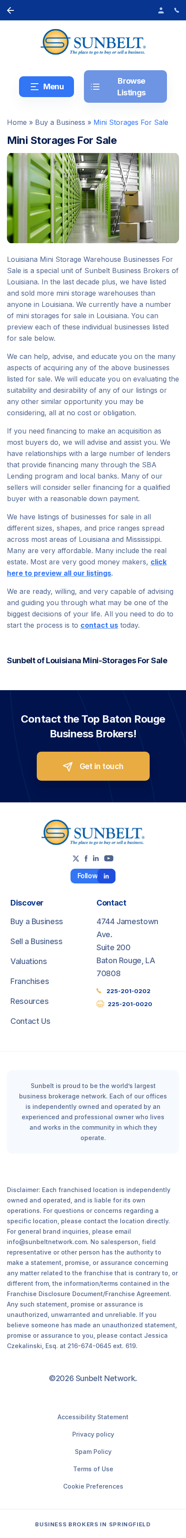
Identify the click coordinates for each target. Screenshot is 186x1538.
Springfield (130, 1524)
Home (17, 122)
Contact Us (30, 1021)
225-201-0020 (130, 1003)
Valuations (28, 961)
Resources (29, 1001)
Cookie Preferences (93, 1486)
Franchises (29, 981)
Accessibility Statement (93, 1417)
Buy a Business (60, 122)
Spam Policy (93, 1451)
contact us (99, 625)
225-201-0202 (128, 990)
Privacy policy (93, 1434)
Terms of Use (93, 1469)
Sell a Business (36, 941)
